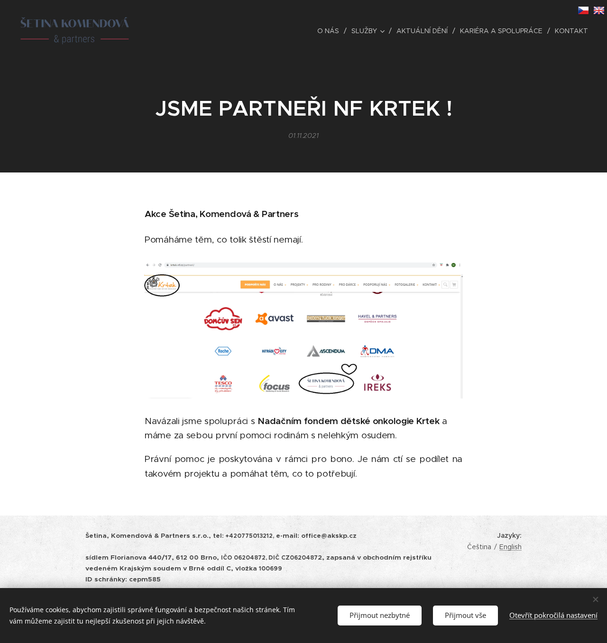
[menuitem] (331, 31)
